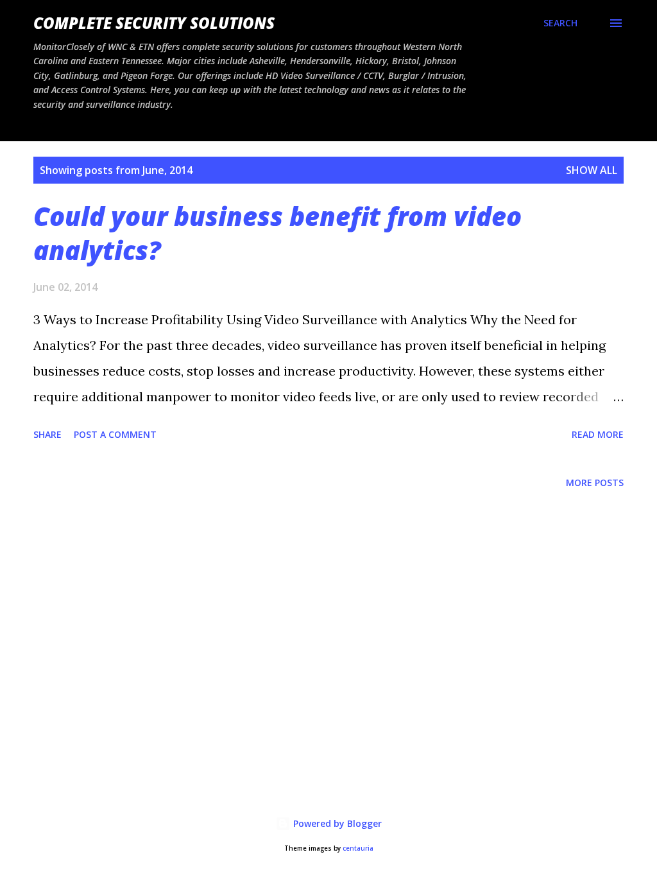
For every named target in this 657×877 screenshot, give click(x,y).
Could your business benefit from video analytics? (277, 233)
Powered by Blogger (336, 823)
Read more (598, 434)
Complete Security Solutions (154, 22)
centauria (358, 848)
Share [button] (47, 434)
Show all (591, 170)
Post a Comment (115, 434)
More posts (595, 482)
